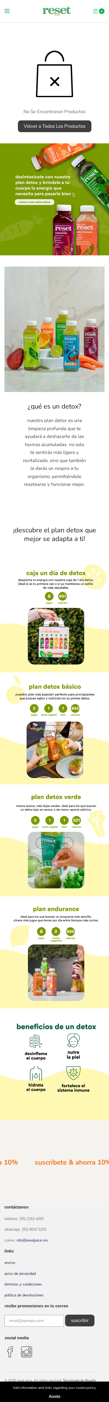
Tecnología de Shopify (79, 1380)
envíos (9, 1263)
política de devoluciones (24, 1295)
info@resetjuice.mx (32, 1240)
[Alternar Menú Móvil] (10, 11)
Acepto (54, 1396)
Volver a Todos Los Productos (55, 126)
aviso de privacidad (20, 1274)
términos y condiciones (23, 1284)
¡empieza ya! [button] (55, 619)
